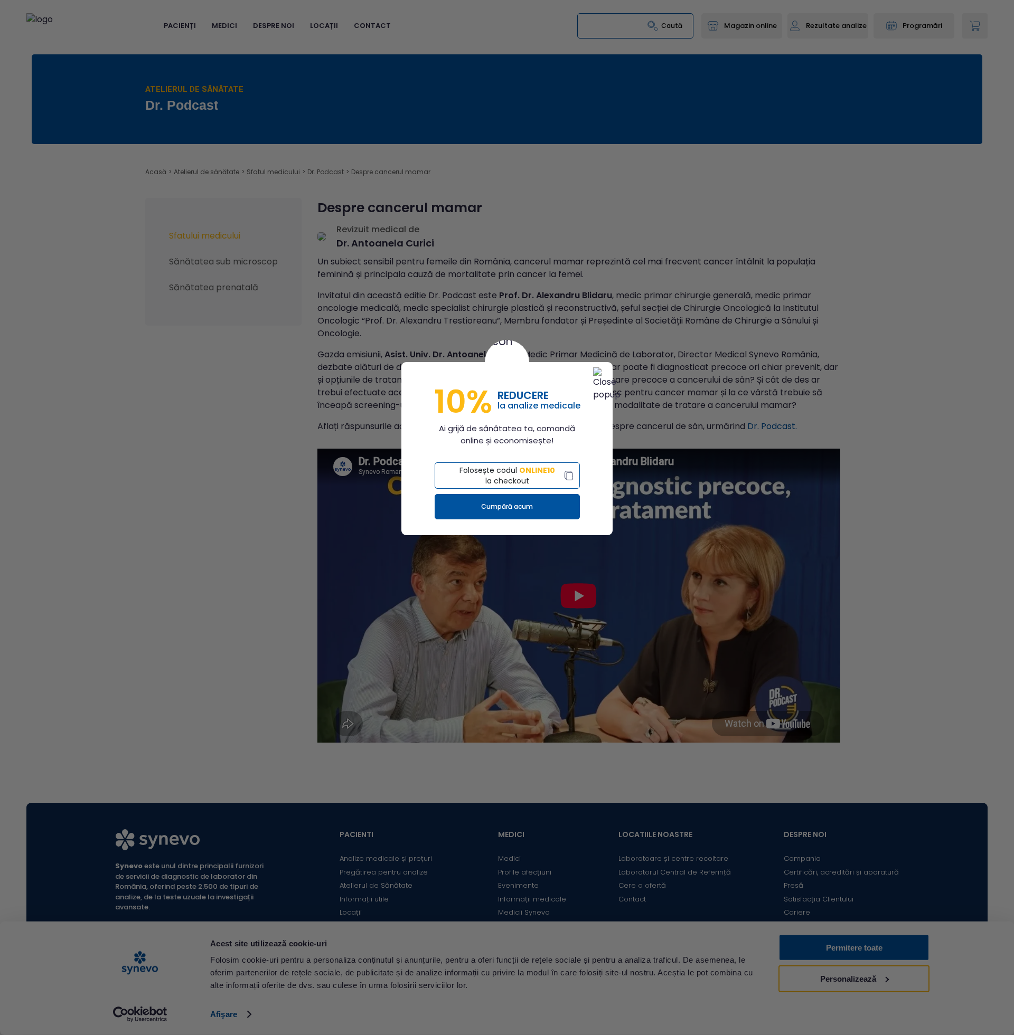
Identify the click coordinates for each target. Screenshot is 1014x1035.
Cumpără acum (507, 506)
